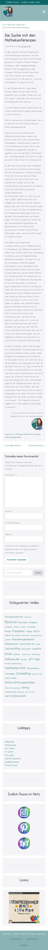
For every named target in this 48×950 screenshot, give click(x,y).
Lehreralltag (12, 648)
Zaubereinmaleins (12, 762)
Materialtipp (36, 654)
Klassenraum (12, 643)
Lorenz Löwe (26, 654)
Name (8, 511)
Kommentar (11, 475)
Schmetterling (33, 668)
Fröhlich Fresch (11, 765)
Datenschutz (32, 939)
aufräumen (27, 617)
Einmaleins (23, 622)
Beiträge (19, 434)
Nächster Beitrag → (37, 445)
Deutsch (11, 622)
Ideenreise (9, 742)
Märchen (24, 660)
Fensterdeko (31, 627)
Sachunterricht (15, 668)
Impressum (16, 939)
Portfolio (8, 664)
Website (8, 534)
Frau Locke (9, 755)
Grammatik (25, 635)
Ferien (8, 631)
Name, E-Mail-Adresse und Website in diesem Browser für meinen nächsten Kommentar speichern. (22, 549)
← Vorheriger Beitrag (11, 445)
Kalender (8, 640)
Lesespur (17, 654)
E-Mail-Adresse (12, 523)
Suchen (38, 573)
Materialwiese (10, 745)
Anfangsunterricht (14, 616)
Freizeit (29, 631)
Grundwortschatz (36, 635)
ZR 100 (31, 692)
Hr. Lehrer (9, 752)
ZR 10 (26, 692)
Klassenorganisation (23, 639)
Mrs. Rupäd (9, 748)
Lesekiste (36, 648)
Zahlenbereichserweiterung (14, 692)
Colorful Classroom (13, 759)
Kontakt (24, 945)
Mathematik (27, 434)
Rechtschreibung (17, 664)
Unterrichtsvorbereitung (12, 688)
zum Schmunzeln (15, 696)
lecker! (38, 644)
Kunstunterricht (27, 644)
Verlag (25, 687)
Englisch (33, 622)
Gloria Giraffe (16, 635)
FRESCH (36, 631)
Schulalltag (36, 434)
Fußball (7, 635)
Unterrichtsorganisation (13, 437)
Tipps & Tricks (37, 674)
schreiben (10, 673)
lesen (8, 654)
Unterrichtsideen (11, 678)
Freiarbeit (18, 631)
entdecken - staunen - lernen (15, 627)
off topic (34, 659)
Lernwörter (26, 649)
